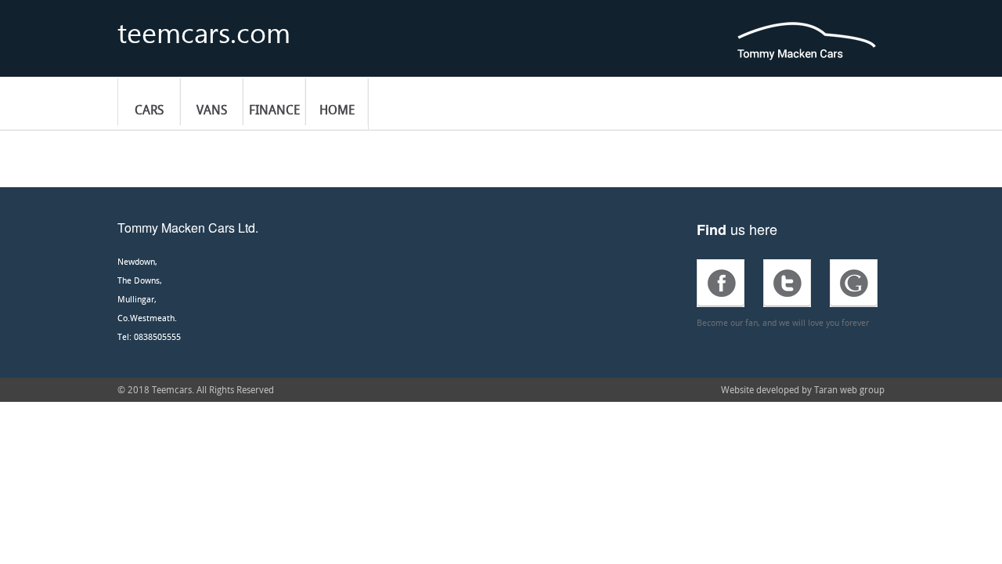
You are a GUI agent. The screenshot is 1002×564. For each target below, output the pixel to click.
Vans (211, 109)
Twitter (787, 283)
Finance (274, 109)
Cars (149, 109)
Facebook (720, 283)
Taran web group (849, 389)
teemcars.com (203, 26)
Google (854, 283)
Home (337, 109)
